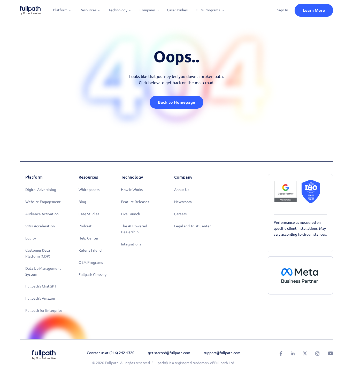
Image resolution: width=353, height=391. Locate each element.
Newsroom (183, 202)
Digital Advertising (40, 190)
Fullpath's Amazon (40, 298)
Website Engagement (43, 202)
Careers (180, 214)
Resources (88, 10)
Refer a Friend (90, 250)
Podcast (85, 226)
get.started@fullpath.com (169, 353)
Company (147, 10)
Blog (82, 202)
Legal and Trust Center (192, 226)
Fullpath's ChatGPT (40, 286)
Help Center (88, 238)
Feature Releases (135, 202)
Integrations (131, 244)
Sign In (282, 10)
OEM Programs (208, 10)
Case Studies (177, 10)
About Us (181, 190)
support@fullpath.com (222, 353)
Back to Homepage (176, 102)
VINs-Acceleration (40, 226)
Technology (118, 10)
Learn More (314, 10)
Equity (30, 238)
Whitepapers (89, 190)
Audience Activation (42, 214)
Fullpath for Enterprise (43, 310)
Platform (60, 10)
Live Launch (130, 214)
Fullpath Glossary (92, 275)
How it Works (132, 190)
